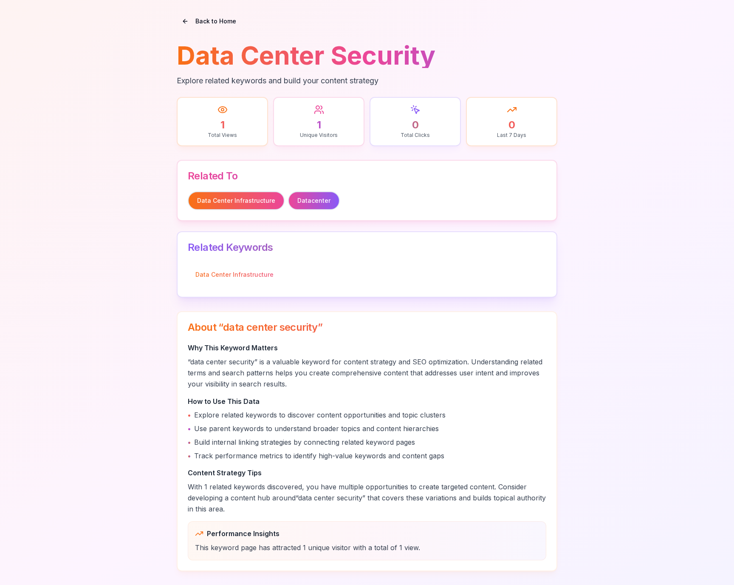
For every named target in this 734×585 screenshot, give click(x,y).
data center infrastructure (236, 200)
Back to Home (215, 21)
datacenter (313, 200)
